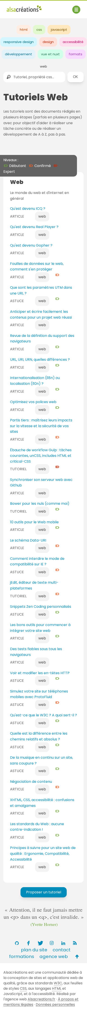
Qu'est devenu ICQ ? (27, 208)
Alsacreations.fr (41, 999)
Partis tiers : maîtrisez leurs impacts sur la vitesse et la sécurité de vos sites (41, 426)
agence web (53, 956)
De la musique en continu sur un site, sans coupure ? (41, 760)
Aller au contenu (50, 7)
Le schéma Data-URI (28, 540)
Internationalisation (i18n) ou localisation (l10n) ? (35, 380)
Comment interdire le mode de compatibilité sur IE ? (37, 561)
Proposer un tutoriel (43, 892)
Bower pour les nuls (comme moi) (39, 503)
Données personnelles (55, 1004)
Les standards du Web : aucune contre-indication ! (37, 826)
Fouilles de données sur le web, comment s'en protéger (37, 266)
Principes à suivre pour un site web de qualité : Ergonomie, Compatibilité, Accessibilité (43, 853)
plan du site (34, 950)
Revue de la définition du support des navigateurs (42, 338)
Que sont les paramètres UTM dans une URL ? (41, 290)
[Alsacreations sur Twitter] (40, 943)
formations (21, 956)
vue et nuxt (50, 54)
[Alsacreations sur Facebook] (28, 943)
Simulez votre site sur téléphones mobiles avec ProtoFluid (39, 694)
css (39, 29)
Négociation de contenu (31, 781)
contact (61, 950)
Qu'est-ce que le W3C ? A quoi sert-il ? (43, 715)
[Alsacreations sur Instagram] (51, 943)
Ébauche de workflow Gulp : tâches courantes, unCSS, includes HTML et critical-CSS (41, 455)
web (43, 66)
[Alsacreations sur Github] (17, 943)
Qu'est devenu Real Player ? (34, 226)
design (48, 41)
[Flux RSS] (75, 943)
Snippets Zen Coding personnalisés (40, 606)
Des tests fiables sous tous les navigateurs (36, 651)
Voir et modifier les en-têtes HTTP (40, 673)
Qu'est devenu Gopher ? (31, 245)
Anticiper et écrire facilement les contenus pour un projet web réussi (41, 314)
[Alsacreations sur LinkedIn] (63, 943)
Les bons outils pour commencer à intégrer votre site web (40, 627)
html (23, 29)
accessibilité (73, 41)
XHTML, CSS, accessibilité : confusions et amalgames (42, 802)
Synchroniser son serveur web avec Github (41, 482)
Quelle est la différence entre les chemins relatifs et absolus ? (38, 736)
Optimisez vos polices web (33, 401)
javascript (59, 29)
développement (18, 54)
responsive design (19, 41)
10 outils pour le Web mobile (34, 522)
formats (75, 54)
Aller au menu (19, 7)
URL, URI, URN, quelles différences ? (40, 359)
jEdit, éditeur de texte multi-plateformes (34, 585)
